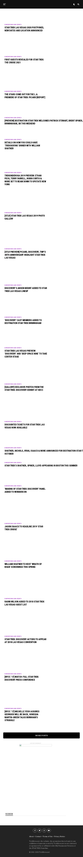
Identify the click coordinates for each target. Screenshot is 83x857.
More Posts (41, 735)
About (31, 836)
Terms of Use (48, 836)
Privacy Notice (59, 836)
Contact (38, 836)
